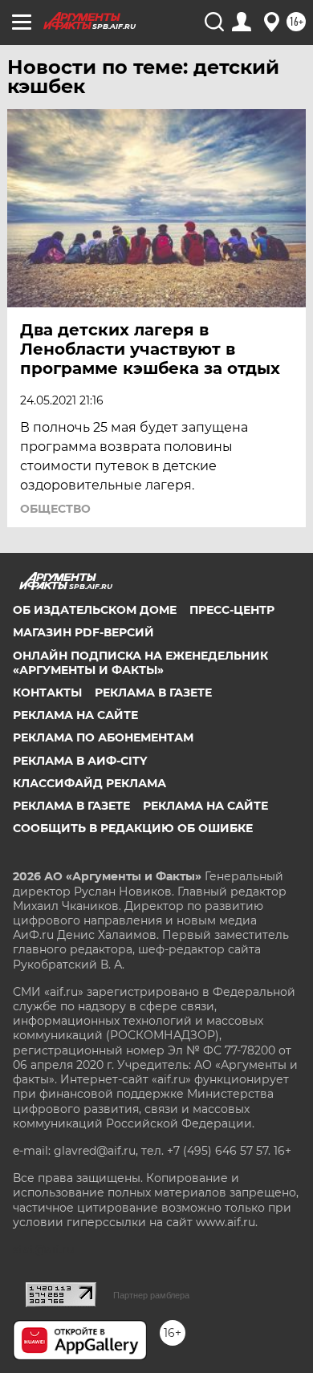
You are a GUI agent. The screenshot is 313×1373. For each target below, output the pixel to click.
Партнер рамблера (151, 1295)
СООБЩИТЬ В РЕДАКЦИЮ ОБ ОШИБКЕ (133, 828)
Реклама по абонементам (103, 737)
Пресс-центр (231, 610)
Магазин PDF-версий (83, 632)
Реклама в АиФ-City (80, 761)
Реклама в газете (153, 692)
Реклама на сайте (75, 715)
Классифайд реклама (89, 783)
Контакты (47, 692)
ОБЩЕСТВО (55, 508)
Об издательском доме (95, 610)
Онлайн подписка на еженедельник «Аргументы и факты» (140, 662)
